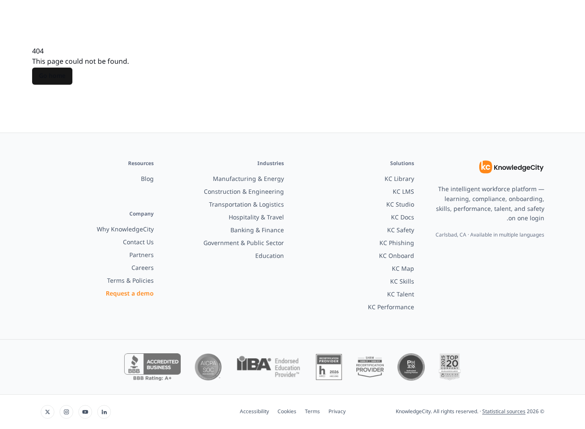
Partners (141, 255)
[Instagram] (66, 412)
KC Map (403, 269)
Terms (312, 411)
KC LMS (403, 192)
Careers (142, 268)
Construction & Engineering (244, 192)
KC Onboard (396, 256)
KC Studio (400, 204)
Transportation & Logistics (246, 204)
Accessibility (254, 411)
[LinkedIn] (104, 412)
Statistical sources (503, 411)
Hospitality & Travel (256, 217)
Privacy (337, 411)
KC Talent (400, 294)
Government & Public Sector (243, 243)
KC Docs (402, 217)
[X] (47, 412)
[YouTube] (85, 412)
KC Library (399, 179)
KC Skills (402, 281)
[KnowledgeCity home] (511, 167)
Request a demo (130, 293)
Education (269, 256)
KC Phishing (396, 243)
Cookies (287, 411)
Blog (147, 179)
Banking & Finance (257, 230)
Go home (52, 76)
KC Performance (391, 307)
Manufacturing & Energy (248, 179)
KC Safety (400, 230)
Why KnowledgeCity (125, 229)
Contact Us (138, 242)
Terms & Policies (130, 281)
